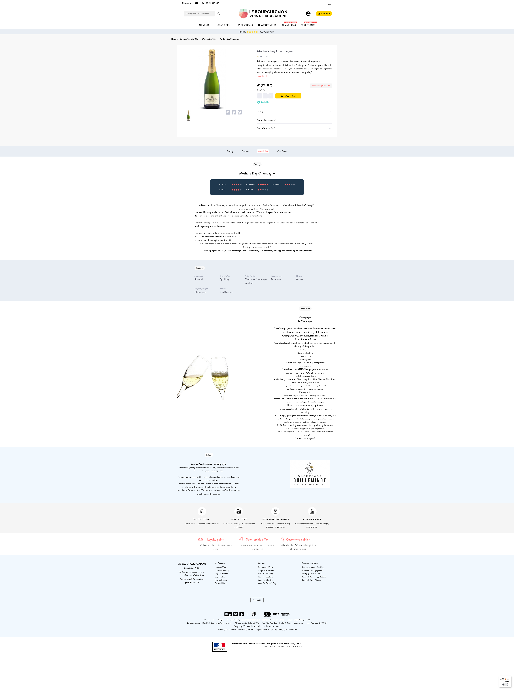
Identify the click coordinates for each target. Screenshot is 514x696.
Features (245, 151)
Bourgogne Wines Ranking (312, 567)
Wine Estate (282, 151)
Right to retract (221, 573)
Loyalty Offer (220, 567)
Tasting (230, 151)
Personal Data (220, 583)
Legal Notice (220, 576)
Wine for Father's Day (267, 583)
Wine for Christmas (266, 580)
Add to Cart (288, 96)
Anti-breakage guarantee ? (266, 120)
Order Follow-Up (222, 570)
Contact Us (257, 600)
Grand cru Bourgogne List (312, 570)
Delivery (260, 111)
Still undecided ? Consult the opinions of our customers (298, 547)
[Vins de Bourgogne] (263, 14)
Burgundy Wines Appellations (313, 576)
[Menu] (509, 677)
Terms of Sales (221, 580)
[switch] (505, 684)
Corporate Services (266, 570)
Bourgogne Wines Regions (312, 573)
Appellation (263, 151)
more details (262, 76)
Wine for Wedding (265, 573)
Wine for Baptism (265, 576)
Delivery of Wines (265, 567)
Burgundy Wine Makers (311, 580)
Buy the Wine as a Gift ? (266, 128)
